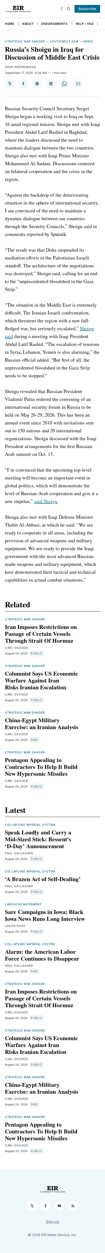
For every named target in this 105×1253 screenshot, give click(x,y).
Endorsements (54, 24)
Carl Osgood (16, 648)
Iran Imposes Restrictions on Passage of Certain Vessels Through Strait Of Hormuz (41, 633)
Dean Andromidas (20, 67)
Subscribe (87, 9)
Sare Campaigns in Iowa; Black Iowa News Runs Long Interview (45, 915)
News (88, 41)
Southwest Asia (64, 41)
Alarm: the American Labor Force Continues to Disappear (42, 955)
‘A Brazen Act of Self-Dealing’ (43, 878)
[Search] (69, 9)
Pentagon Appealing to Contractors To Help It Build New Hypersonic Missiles (41, 766)
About (28, 24)
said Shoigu (45, 501)
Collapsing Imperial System (30, 825)
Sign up (52, 1221)
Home (9, 24)
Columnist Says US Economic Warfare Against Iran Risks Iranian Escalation (41, 680)
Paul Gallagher (19, 853)
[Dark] (63, 8)
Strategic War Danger (25, 41)
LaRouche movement (23, 904)
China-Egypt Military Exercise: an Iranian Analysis (41, 723)
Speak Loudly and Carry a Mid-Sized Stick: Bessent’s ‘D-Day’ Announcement (38, 839)
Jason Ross (15, 926)
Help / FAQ (85, 24)
